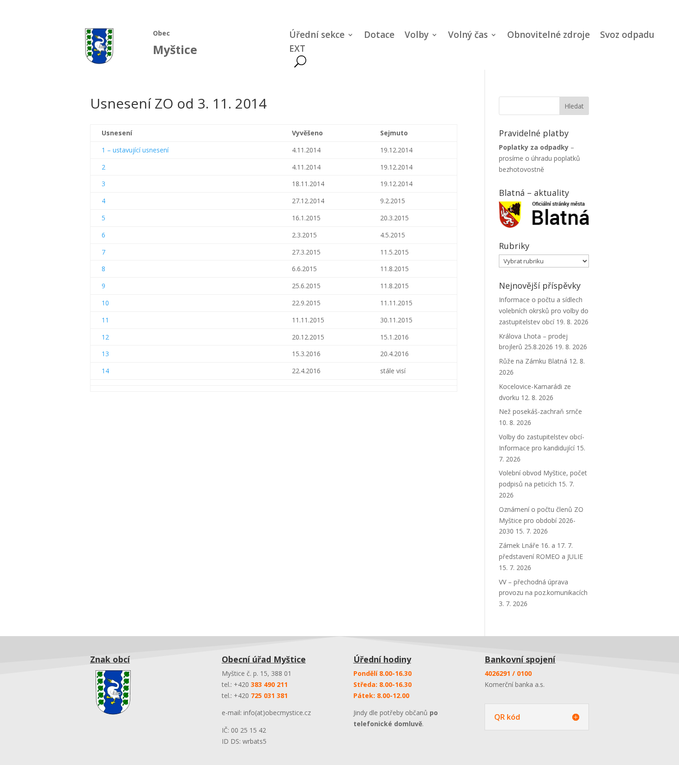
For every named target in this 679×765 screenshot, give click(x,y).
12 (105, 337)
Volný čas (468, 36)
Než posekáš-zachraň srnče (540, 411)
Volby (417, 36)
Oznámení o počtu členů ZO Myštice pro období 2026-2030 (541, 520)
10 (105, 302)
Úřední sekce (317, 36)
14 (105, 370)
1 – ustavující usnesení (135, 150)
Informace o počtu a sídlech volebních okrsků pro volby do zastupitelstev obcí (543, 310)
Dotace (379, 36)
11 (105, 320)
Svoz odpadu (627, 36)
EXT (297, 50)
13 (105, 353)
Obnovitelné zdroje (548, 36)
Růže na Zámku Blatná (533, 361)
